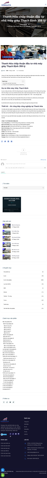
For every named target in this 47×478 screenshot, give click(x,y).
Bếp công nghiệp (6, 321)
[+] (23, 167)
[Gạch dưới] (10, 168)
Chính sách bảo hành (5, 445)
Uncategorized (6, 389)
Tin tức (23, 300)
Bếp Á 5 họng (6, 331)
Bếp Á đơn (6, 333)
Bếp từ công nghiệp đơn (9, 347)
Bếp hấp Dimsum (7, 341)
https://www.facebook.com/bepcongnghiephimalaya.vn (17, 137)
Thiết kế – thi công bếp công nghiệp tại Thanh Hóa (13, 84)
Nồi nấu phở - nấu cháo (8, 367)
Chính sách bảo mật (5, 448)
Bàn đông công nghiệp (8, 375)
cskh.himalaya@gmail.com (10, 133)
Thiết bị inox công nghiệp (8, 360)
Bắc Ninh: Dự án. (15, 249)
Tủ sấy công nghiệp (7, 387)
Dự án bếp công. (15, 231)
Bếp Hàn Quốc (6, 340)
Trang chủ (26, 421)
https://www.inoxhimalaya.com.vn (23, 135)
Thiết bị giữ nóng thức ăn (8, 358)
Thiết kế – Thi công (23, 296)
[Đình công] (11, 168)
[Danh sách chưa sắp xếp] (15, 168)
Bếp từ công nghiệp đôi (9, 345)
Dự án (23, 276)
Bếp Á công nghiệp (7, 323)
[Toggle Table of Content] (22, 81)
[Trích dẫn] (17, 168)
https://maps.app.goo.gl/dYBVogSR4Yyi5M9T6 (20, 124)
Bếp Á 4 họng (6, 329)
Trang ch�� (23, 24)
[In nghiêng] (8, 168)
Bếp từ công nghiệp (7, 343)
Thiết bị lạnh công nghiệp (8, 373)
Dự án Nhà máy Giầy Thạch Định (9, 83)
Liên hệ (25, 434)
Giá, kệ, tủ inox (6, 365)
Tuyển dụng (23, 304)
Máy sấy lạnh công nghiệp (8, 378)
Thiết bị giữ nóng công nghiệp (9, 356)
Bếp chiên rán (6, 336)
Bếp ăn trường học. (16, 225)
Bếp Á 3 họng (6, 327)
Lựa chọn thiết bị (23, 284)
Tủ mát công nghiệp (7, 382)
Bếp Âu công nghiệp (7, 334)
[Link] (20, 168)
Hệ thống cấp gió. (15, 255)
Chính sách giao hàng (5, 453)
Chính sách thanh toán (6, 455)
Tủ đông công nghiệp (7, 380)
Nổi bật (23, 292)
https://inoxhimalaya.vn (11, 135)
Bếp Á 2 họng (6, 325)
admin (4, 70)
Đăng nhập (44, 159)
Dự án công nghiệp (10, 57)
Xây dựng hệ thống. (16, 237)
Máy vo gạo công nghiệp (8, 354)
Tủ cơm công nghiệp (7, 383)
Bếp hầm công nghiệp (7, 338)
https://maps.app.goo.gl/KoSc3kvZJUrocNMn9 (20, 128)
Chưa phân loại (23, 271)
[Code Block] (18, 168)
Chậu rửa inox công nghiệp (8, 364)
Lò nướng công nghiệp (7, 351)
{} (21, 167)
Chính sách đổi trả (5, 450)
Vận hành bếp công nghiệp (23, 308)
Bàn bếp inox (6, 362)
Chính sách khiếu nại (5, 443)
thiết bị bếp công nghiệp (36, 111)
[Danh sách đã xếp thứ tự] (13, 168)
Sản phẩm (26, 429)
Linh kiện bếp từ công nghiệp (9, 349)
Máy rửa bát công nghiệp (8, 352)
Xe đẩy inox (5, 371)
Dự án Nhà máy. (15, 243)
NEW (23, 288)
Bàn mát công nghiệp (7, 376)
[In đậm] (6, 168)
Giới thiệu (26, 424)
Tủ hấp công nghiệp (7, 385)
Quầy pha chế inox (7, 369)
